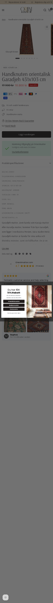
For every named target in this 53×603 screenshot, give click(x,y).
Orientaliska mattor (14, 301)
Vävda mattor (14, 309)
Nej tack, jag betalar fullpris (13, 313)
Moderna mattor (14, 305)
